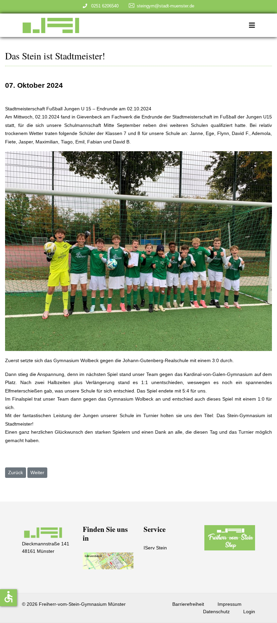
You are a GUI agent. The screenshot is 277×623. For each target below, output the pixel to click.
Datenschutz (216, 611)
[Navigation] (252, 25)
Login (249, 611)
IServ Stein (155, 547)
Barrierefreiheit (188, 604)
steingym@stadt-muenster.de (165, 5)
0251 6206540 (104, 5)
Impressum (230, 604)
